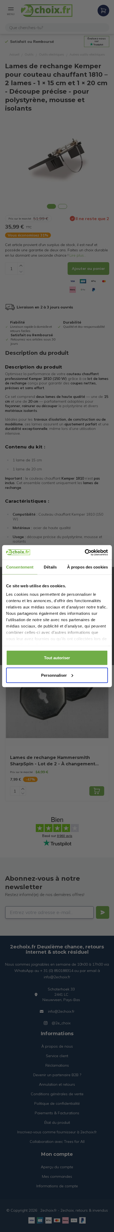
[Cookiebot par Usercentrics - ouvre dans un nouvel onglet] (85, 552)
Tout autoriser (57, 658)
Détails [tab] (50, 567)
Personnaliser (54, 675)
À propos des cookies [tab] (87, 567)
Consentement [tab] (19, 567)
